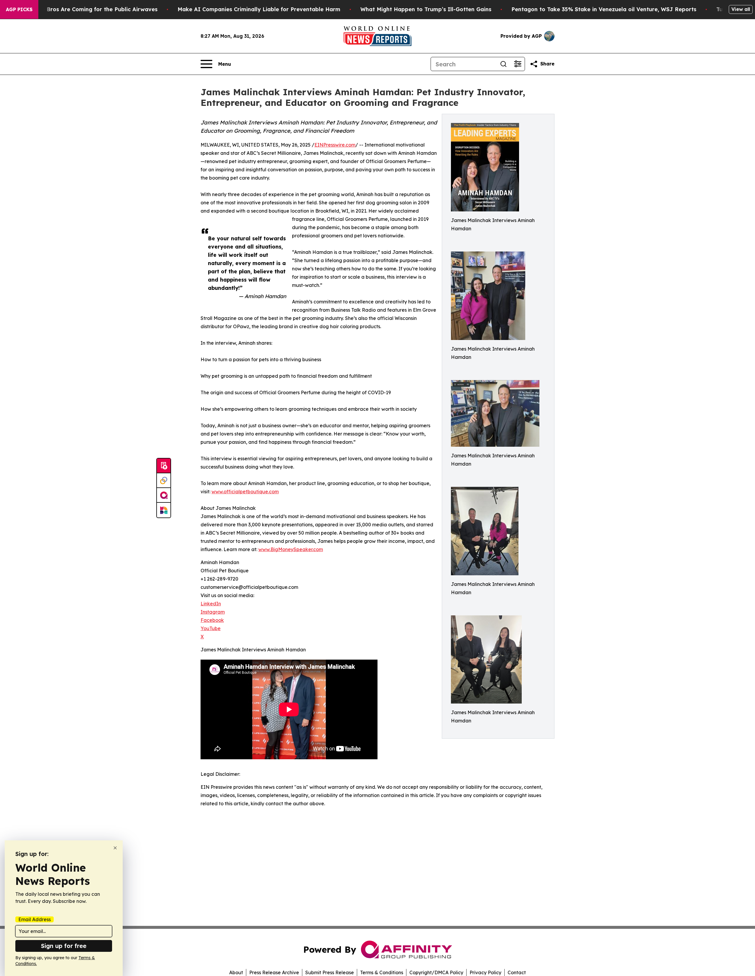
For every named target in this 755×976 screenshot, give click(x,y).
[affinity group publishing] (163, 495)
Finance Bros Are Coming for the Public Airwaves (90, 9)
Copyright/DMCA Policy (436, 972)
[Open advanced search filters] (518, 64)
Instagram (213, 612)
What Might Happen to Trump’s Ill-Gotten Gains (425, 9)
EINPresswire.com (334, 145)
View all (740, 9)
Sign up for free (63, 945)
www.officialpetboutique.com (245, 491)
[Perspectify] (163, 480)
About (236, 972)
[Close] (115, 848)
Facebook (212, 620)
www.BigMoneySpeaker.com (290, 549)
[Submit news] (163, 466)
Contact (517, 972)
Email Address (34, 919)
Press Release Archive (274, 972)
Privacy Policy (485, 972)
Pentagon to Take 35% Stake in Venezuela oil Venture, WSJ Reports (603, 9)
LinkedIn (211, 604)
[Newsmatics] (163, 510)
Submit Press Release (329, 972)
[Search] (503, 64)
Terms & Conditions (381, 972)
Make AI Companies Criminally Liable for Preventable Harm (259, 9)
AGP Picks (19, 9)
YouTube (211, 628)
